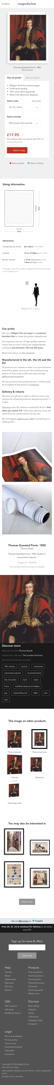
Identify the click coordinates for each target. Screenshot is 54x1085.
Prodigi (15, 1067)
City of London (10, 680)
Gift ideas (9, 1009)
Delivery (6, 407)
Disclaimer (10, 1054)
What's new (33, 993)
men (6, 699)
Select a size (24, 101)
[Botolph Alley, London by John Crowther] (14, 841)
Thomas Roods (27, 70)
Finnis (6, 686)
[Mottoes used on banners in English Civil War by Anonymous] (14, 874)
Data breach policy (13, 1047)
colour (36, 680)
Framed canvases (36, 983)
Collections (33, 1016)
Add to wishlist (18, 163)
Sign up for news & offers (27, 941)
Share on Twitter (37, 163)
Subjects (32, 1009)
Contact (8, 972)
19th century (9, 666)
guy (5, 693)
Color (25, 680)
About (7, 975)
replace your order (25, 419)
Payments (9, 983)
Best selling (33, 1006)
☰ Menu (6, 4)
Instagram (32, 1024)
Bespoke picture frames (24, 1070)
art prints (34, 94)
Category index (35, 1020)
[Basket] (50, 4)
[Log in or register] (45, 4)
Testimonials (10, 979)
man (45, 693)
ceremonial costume (12, 673)
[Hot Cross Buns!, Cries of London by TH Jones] (40, 878)
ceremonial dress (34, 673)
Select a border (14, 116)
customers (34, 384)
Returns (8, 990)
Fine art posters (35, 972)
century (24, 666)
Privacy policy (11, 1039)
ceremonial (38, 666)
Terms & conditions (13, 1036)
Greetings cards (35, 990)
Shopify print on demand (12, 1076)
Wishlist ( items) (12, 1013)
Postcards (32, 986)
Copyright (9, 1050)
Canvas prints (34, 979)
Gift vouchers (11, 1006)
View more (27, 901)
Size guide (36, 101)
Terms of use (10, 1043)
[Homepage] (27, 4)
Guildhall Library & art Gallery (27, 686)
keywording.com (20, 693)
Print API (5, 1067)
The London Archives (32, 655)
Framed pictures (36, 975)
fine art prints (28, 353)
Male (36, 693)
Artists (31, 1013)
